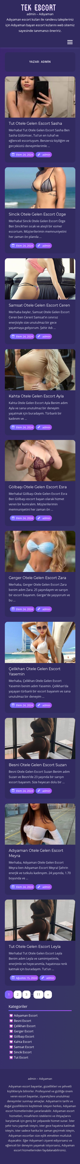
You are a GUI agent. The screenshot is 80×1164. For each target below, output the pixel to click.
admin (46, 154)
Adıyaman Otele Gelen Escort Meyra (36, 853)
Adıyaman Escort (26, 1015)
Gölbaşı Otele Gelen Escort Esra (38, 487)
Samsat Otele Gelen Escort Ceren (39, 305)
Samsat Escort (24, 1047)
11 (38, 994)
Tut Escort (21, 1057)
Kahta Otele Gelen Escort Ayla (36, 396)
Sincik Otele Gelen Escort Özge (37, 214)
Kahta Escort (23, 1042)
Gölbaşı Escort (24, 1036)
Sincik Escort (23, 1052)
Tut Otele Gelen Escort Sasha (35, 123)
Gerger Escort (23, 1031)
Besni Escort (22, 1021)
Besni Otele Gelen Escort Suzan (38, 765)
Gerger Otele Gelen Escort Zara (37, 578)
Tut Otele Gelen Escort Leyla (35, 946)
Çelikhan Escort (25, 1026)
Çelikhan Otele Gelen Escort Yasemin (34, 671)
